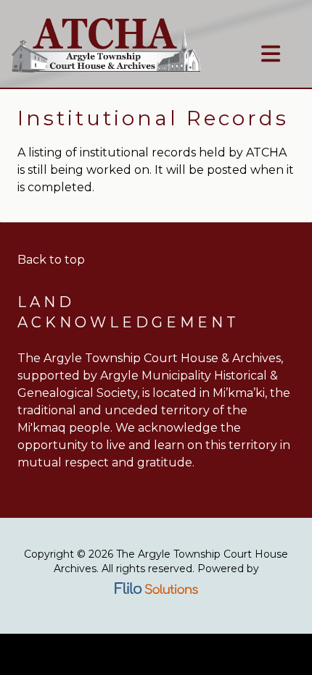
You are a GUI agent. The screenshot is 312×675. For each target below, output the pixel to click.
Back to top (51, 260)
